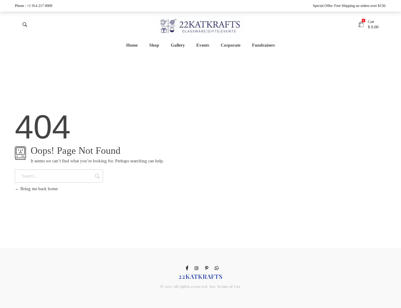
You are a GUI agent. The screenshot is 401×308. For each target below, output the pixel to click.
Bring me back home (38, 188)
